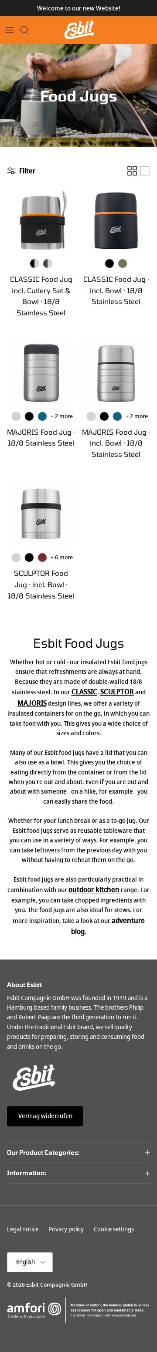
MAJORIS (32, 703)
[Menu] (9, 30)
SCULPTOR (117, 692)
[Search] (28, 30)
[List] (145, 171)
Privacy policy (66, 1229)
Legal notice (22, 1229)
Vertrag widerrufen (45, 1116)
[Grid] (132, 171)
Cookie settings (114, 1229)
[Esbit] (78, 29)
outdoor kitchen (93, 890)
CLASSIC (84, 692)
